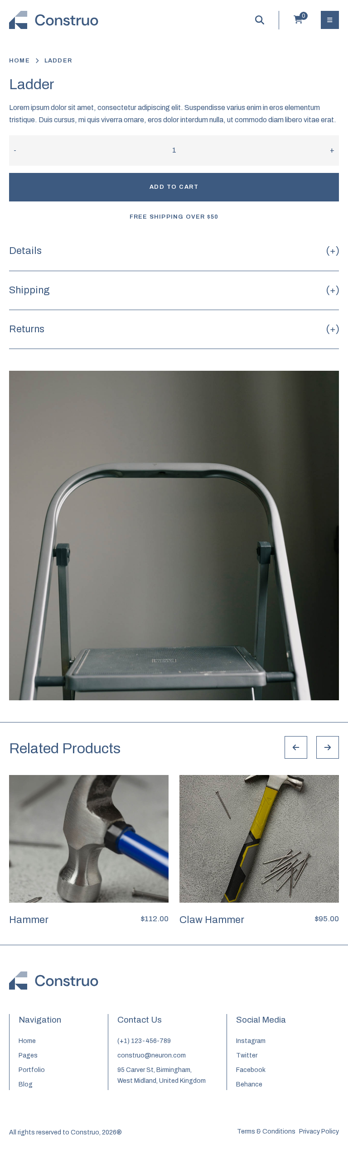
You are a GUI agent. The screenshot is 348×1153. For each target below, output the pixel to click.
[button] (160, 707)
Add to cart (174, 187)
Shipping (29, 290)
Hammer (28, 919)
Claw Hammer (211, 919)
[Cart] (298, 21)
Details (25, 250)
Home (19, 60)
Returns (26, 329)
